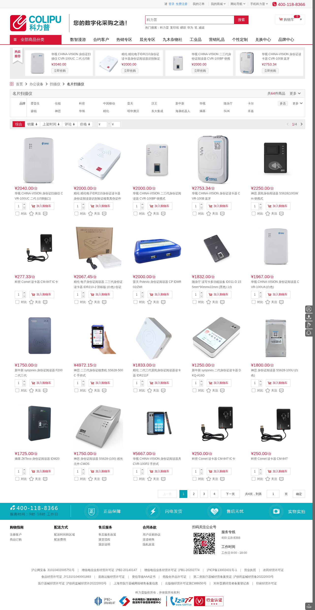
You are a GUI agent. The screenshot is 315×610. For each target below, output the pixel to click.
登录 (171, 4)
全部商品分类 (32, 39)
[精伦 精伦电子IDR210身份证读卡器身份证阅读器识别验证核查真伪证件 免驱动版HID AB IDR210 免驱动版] (108, 53)
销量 (30, 124)
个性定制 (240, 39)
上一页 (167, 494)
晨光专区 (147, 39)
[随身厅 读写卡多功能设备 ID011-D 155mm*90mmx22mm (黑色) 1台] (216, 248)
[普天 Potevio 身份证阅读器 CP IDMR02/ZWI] (157, 248)
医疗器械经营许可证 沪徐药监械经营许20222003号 (72, 583)
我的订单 (199, 4)
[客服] (309, 333)
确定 (299, 494)
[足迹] (309, 325)
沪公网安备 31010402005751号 (53, 570)
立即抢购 (60, 70)
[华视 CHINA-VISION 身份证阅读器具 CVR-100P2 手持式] (157, 425)
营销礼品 (217, 39)
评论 (68, 124)
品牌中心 (286, 39)
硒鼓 (183, 27)
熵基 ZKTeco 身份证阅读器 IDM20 (37, 458)
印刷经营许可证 (266, 583)
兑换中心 (263, 39)
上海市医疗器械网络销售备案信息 (136, 583)
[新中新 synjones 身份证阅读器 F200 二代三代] (39, 336)
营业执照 (250, 570)
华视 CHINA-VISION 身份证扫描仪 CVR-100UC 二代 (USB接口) (71, 58)
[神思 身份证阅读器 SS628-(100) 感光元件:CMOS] (98, 425)
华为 (190, 27)
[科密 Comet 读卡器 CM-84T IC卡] (39, 248)
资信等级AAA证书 (144, 576)
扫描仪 (55, 84)
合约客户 (101, 39)
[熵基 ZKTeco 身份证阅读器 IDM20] (39, 425)
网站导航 (236, 4)
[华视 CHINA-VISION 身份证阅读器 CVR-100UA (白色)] (275, 248)
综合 (18, 124)
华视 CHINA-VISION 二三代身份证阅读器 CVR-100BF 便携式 (211, 58)
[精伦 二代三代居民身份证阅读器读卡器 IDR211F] (157, 336)
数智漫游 (78, 39)
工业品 (196, 39)
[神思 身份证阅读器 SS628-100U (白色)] (275, 336)
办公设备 (36, 84)
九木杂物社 (172, 39)
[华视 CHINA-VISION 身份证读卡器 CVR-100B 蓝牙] (248, 53)
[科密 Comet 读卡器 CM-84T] (275, 425)
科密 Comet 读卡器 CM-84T (269, 458)
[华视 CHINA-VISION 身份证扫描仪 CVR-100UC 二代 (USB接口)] (38, 53)
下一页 (230, 494)
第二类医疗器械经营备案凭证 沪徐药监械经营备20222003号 (233, 576)
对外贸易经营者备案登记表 (231, 583)
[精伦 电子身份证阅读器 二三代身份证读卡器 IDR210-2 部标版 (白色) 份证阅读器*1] (98, 248)
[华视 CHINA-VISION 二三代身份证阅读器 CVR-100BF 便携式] (178, 53)
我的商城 (217, 4)
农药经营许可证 (273, 570)
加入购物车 (43, 206)
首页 (19, 84)
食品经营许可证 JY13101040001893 (66, 576)
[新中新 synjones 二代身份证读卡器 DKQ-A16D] (216, 336)
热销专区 (124, 39)
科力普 (164, 27)
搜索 (241, 20)
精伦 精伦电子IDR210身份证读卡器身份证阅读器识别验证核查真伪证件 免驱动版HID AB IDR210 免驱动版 (97, 198)
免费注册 (182, 4)
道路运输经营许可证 (111, 576)
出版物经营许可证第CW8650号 (185, 583)
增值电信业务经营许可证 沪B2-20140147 (109, 570)
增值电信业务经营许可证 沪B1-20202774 (172, 570)
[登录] (309, 309)
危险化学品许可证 (174, 576)
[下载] (309, 317)
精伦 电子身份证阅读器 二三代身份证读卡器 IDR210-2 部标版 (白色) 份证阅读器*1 (98, 287)
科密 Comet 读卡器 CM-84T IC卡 (36, 282)
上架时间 (49, 124)
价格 (83, 124)
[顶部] (309, 606)
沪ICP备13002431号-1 (222, 570)
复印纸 (174, 27)
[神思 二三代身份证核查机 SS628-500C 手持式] (98, 336)
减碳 (202, 27)
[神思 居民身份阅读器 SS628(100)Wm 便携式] (275, 160)
